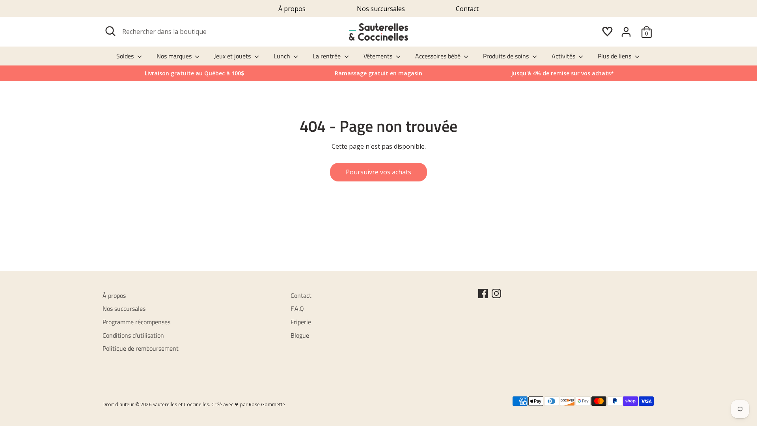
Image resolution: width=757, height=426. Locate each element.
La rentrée (327, 56)
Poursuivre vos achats (378, 172)
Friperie (301, 322)
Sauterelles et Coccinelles (181, 404)
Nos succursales (381, 8)
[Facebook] (483, 293)
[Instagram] (496, 293)
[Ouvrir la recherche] (110, 31)
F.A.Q (297, 308)
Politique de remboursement (141, 348)
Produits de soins (506, 56)
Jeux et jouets (233, 56)
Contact (467, 8)
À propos (292, 8)
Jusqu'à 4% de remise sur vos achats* (562, 73)
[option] (562, 73)
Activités (564, 56)
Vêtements (379, 56)
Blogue (300, 335)
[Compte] (626, 32)
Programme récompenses (136, 322)
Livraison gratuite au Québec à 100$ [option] (194, 73)
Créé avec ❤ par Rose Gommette (248, 404)
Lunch (283, 56)
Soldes (125, 56)
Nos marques (175, 56)
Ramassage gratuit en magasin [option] (378, 73)
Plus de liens (615, 56)
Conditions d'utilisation (133, 335)
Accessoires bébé (438, 56)
